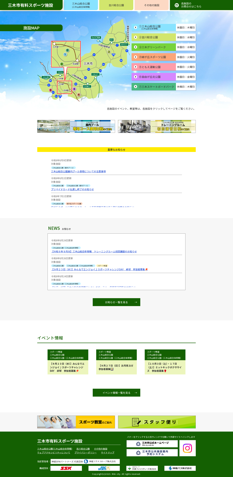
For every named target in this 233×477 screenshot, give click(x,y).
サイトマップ (107, 452)
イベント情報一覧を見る (120, 393)
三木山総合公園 (81, 5)
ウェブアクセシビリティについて (53, 452)
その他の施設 (151, 5)
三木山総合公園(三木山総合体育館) (54, 448)
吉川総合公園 (116, 5)
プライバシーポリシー (85, 452)
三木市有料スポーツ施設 (30, 5)
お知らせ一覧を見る (121, 302)
